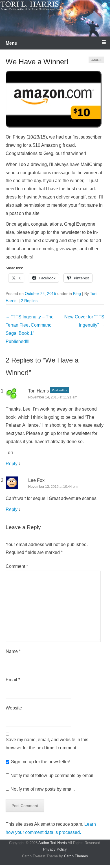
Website (14, 708)
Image (96, 60)
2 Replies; (30, 300)
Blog (77, 293)
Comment (17, 566)
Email (13, 679)
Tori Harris (38, 391)
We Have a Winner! (37, 61)
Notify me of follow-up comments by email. (52, 775)
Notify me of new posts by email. (42, 789)
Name (13, 651)
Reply (11, 463)
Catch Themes (76, 856)
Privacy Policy (55, 849)
